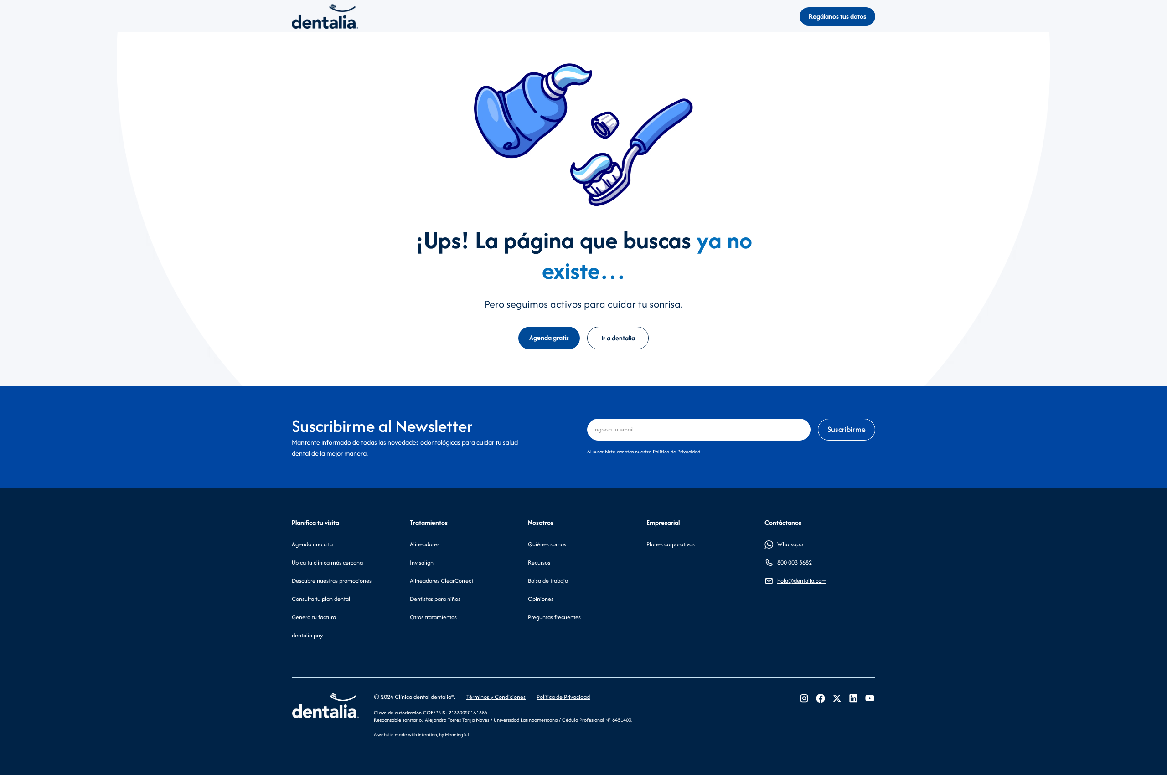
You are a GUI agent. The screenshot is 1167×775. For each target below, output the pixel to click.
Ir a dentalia (618, 338)
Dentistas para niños (435, 599)
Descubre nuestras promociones (332, 580)
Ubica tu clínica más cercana (327, 562)
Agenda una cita (312, 544)
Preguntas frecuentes (554, 617)
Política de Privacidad (676, 451)
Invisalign (422, 562)
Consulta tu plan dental (321, 599)
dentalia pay (307, 635)
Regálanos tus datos (837, 16)
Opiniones (540, 599)
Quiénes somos (547, 544)
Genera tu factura (314, 617)
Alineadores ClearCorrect (441, 580)
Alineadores (424, 544)
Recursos (539, 562)
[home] (325, 16)
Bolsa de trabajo (548, 580)
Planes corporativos (670, 544)
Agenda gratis (549, 337)
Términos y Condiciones (496, 697)
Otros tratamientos (433, 617)
